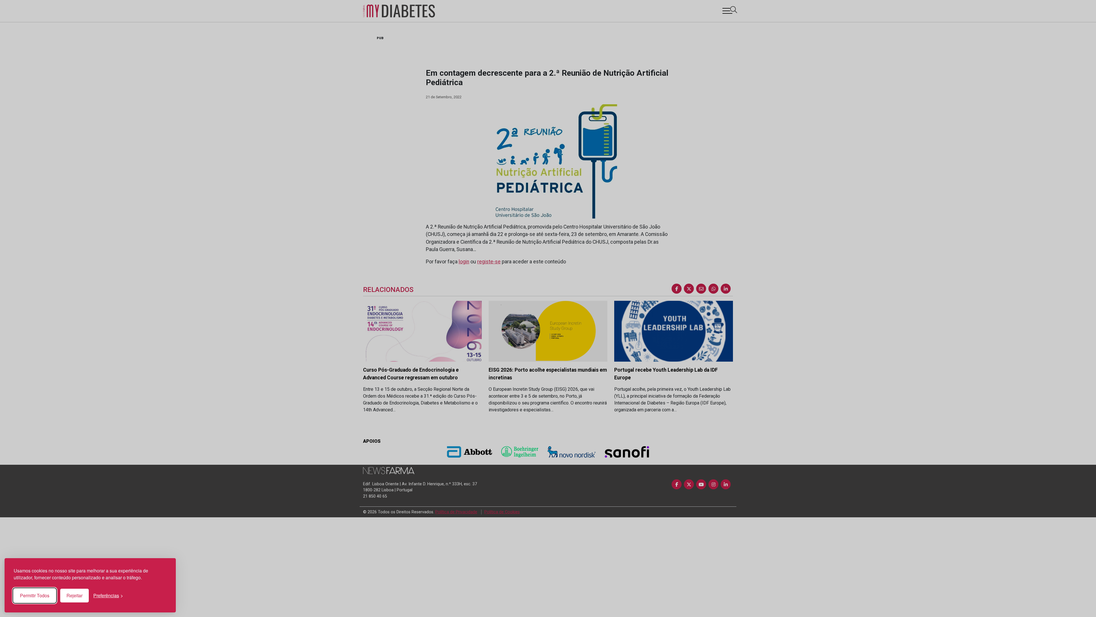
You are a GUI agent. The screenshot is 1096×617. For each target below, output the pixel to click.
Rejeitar (74, 595)
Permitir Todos (34, 595)
